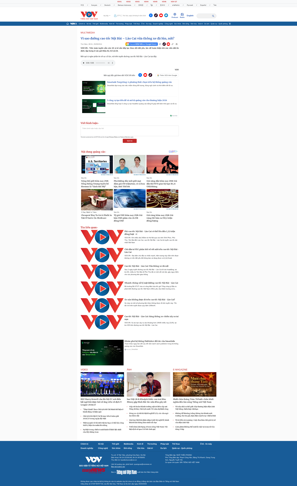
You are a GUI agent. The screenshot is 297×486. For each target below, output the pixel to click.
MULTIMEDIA (88, 32)
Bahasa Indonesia (124, 5)
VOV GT (174, 2)
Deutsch (107, 5)
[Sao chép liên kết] (172, 44)
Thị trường (120, 24)
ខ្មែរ (152, 5)
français (94, 5)
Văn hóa (193, 24)
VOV (177, 70)
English (190, 16)
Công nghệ (169, 24)
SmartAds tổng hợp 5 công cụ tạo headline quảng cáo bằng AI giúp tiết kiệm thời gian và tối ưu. (142, 104)
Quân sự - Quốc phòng (219, 24)
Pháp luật (128, 24)
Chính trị (82, 24)
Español (203, 5)
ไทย (215, 5)
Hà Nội (106, 16)
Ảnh (129, 369)
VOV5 (155, 2)
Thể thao (136, 24)
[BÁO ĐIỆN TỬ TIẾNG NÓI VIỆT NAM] (89, 15)
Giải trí (200, 24)
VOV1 (119, 2)
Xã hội (88, 24)
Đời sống (185, 24)
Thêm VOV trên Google (168, 75)
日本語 (140, 5)
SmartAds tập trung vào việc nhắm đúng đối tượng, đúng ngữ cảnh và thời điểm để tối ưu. (140, 85)
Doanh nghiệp (158, 24)
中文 (82, 5)
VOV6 (164, 2)
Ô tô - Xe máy (146, 24)
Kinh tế (111, 24)
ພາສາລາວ (175, 5)
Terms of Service (125, 137)
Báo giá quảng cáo (118, 467)
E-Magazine (180, 369)
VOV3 (137, 2)
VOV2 (128, 2)
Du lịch (206, 24)
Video (84, 369)
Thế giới (95, 24)
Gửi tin (129, 141)
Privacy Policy (113, 137)
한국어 (162, 5)
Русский (190, 5)
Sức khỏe (177, 24)
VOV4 (146, 2)
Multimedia (104, 24)
